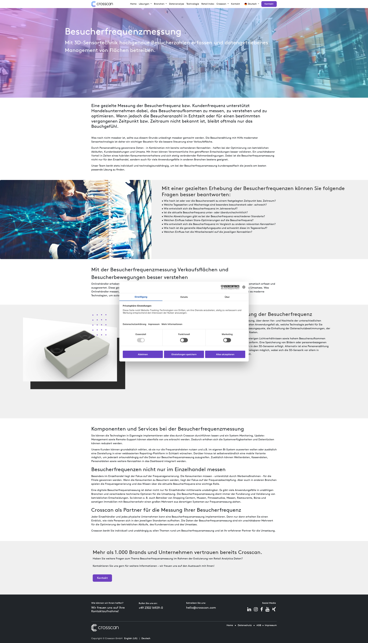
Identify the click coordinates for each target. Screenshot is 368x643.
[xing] (274, 609)
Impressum (271, 625)
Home (230, 625)
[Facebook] (261, 609)
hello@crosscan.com (201, 607)
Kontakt (268, 4)
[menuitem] (133, 4)
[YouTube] (267, 609)
